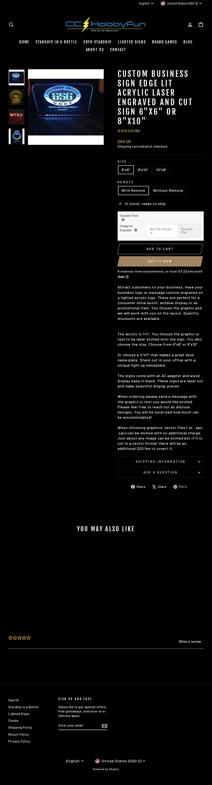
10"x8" (161, 169)
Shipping (124, 146)
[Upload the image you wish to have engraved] (135, 230)
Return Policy (18, 734)
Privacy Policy (19, 741)
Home (24, 42)
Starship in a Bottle (23, 707)
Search (13, 700)
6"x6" (126, 169)
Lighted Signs (132, 42)
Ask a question (160, 472)
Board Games (164, 42)
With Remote (133, 190)
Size (122, 161)
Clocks (13, 720)
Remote (126, 182)
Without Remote (168, 190)
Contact (118, 49)
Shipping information (161, 461)
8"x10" (143, 169)
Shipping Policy (20, 727)
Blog (188, 42)
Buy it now (160, 261)
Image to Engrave (133, 228)
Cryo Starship (97, 42)
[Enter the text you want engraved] (123, 219)
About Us (95, 49)
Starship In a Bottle (56, 42)
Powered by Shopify (106, 769)
